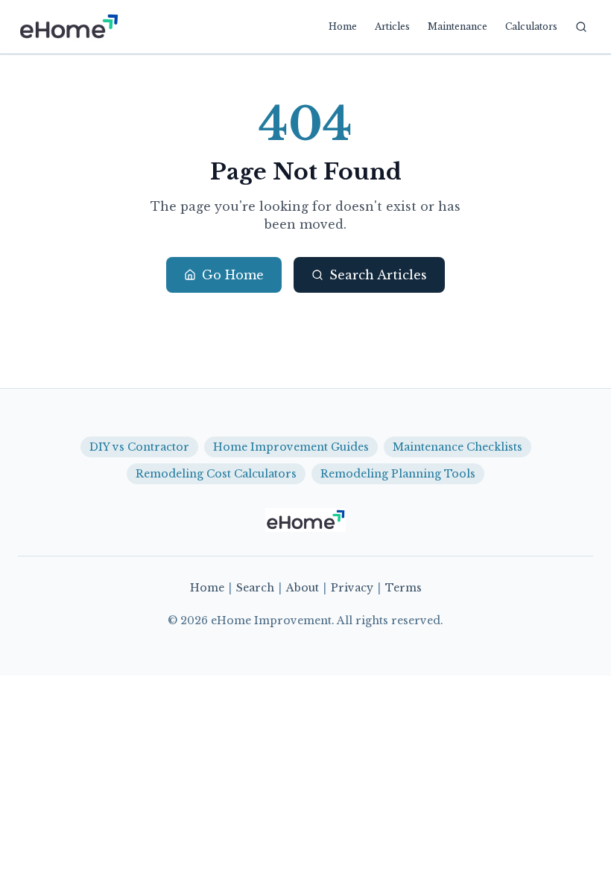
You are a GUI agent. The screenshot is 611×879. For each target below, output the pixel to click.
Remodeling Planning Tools (397, 473)
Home (343, 26)
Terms (403, 587)
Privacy (352, 587)
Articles (392, 26)
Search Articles (378, 274)
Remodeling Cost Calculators (216, 473)
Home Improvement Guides (291, 447)
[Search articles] (581, 27)
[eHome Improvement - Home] (68, 27)
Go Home (233, 274)
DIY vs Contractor (139, 447)
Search (255, 587)
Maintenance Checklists (457, 447)
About (302, 587)
